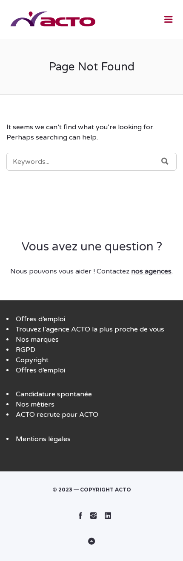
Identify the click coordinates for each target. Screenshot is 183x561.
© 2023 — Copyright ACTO (91, 489)
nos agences (151, 271)
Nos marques (37, 339)
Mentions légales (43, 439)
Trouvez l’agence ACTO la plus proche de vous (90, 329)
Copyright (32, 360)
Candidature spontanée (54, 394)
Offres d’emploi (40, 319)
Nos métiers (35, 404)
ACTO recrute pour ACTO (57, 414)
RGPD (25, 350)
